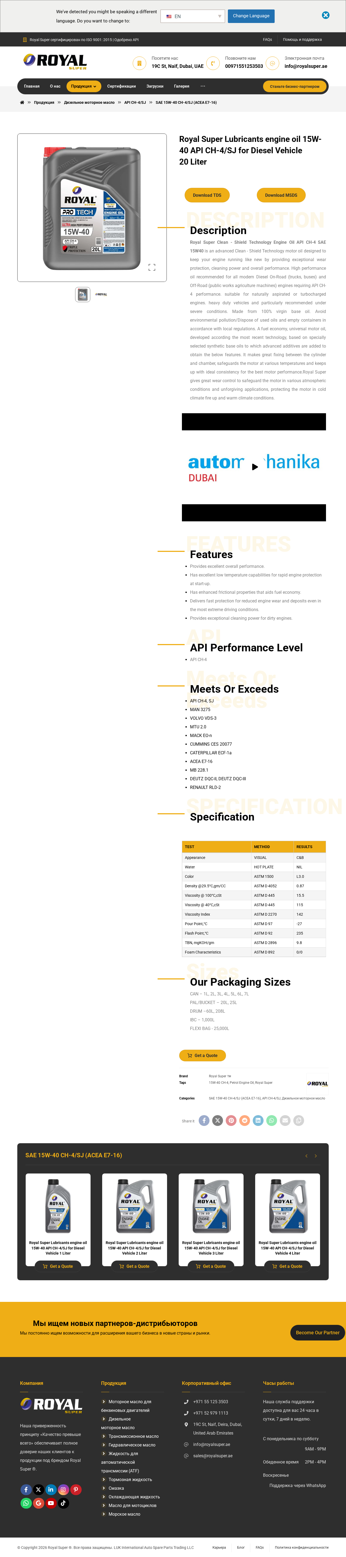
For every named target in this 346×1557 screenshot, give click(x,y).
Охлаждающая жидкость (134, 1496)
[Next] (316, 1156)
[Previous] (306, 1156)
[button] (203, 86)
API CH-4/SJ (271, 1098)
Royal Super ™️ (220, 1076)
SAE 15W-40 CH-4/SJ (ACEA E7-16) (235, 1098)
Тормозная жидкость (130, 1479)
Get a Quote (206, 1055)
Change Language (251, 15)
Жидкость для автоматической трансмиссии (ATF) (120, 1462)
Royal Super (263, 1083)
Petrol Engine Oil (242, 1083)
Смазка (116, 1488)
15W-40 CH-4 (218, 1083)
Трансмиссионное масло (134, 1436)
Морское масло (124, 1514)
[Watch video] (254, 467)
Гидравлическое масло (132, 1445)
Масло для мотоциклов (133, 1505)
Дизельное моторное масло (303, 1098)
